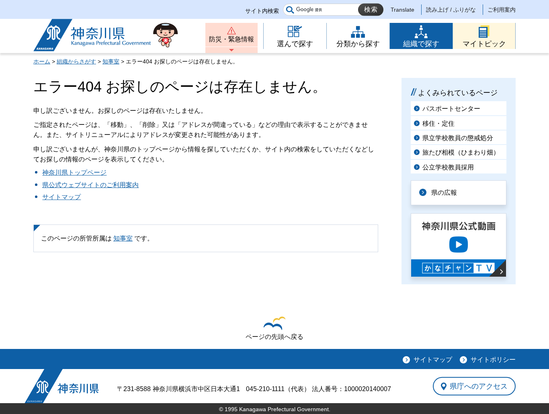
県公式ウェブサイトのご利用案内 (90, 185)
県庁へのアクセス (479, 386)
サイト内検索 (262, 11)
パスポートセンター (451, 108)
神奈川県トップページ (74, 172)
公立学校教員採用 (448, 167)
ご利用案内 (502, 9)
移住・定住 (438, 123)
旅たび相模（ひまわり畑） (461, 152)
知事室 (110, 61)
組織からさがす (76, 61)
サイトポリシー (493, 359)
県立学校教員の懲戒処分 (457, 138)
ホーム (41, 61)
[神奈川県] (62, 386)
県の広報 (444, 192)
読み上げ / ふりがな (451, 9)
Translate (402, 9)
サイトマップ (61, 197)
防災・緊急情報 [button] (231, 39)
